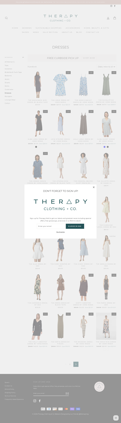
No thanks (60, 232)
